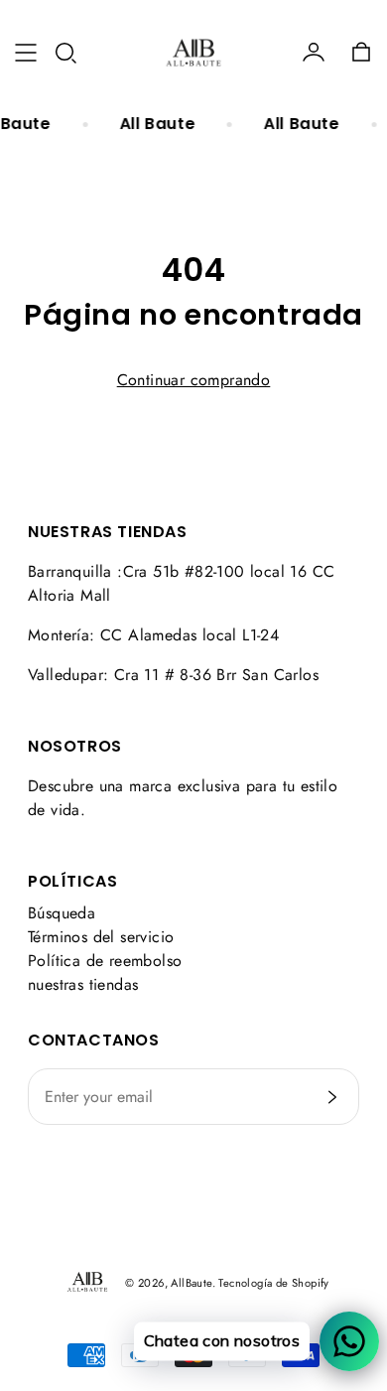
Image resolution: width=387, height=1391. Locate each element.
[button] (65, 52)
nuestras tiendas (83, 984)
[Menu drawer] (26, 52)
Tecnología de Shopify (273, 1283)
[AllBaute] (193, 52)
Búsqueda (61, 913)
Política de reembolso (105, 960)
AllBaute (191, 1283)
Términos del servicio (101, 936)
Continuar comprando (194, 379)
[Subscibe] (332, 1097)
